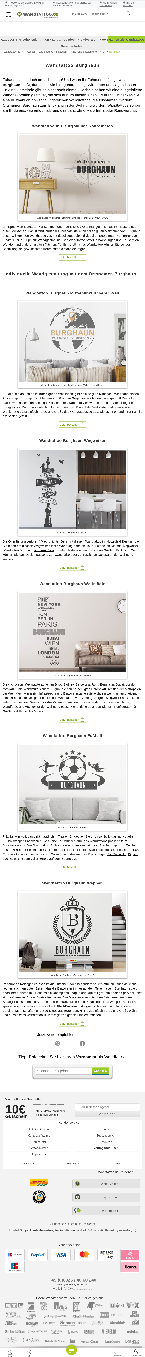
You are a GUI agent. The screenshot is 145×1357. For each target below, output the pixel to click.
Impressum (39, 1154)
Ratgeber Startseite (15, 39)
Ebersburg (16, 858)
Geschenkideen (72, 46)
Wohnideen (110, 1210)
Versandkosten (39, 1148)
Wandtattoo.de (12, 51)
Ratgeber (30, 51)
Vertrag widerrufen (106, 1148)
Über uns (106, 1129)
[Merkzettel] (116, 1353)
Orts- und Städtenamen (84, 51)
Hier (73, 706)
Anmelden (107, 1113)
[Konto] (10, 1353)
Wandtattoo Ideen (63, 39)
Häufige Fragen (39, 1129)
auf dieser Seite (44, 550)
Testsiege (106, 1141)
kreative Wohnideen (93, 39)
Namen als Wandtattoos (126, 39)
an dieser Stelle (101, 836)
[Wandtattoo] (37, 14)
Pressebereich (106, 1135)
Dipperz (133, 854)
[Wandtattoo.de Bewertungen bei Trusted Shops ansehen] (39, 1202)
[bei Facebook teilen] (74, 1044)
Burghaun (114, 51)
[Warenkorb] (135, 1353)
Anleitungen (40, 39)
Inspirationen (110, 1197)
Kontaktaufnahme (39, 1135)
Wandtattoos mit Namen (53, 51)
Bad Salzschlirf (116, 854)
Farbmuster (39, 1141)
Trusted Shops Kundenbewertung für (44, 1230)
